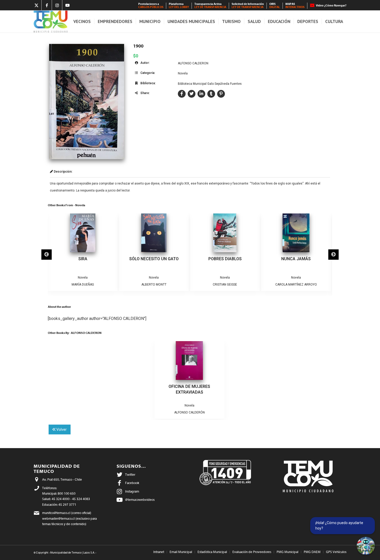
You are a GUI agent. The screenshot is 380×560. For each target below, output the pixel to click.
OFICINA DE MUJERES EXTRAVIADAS (189, 389)
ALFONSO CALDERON (193, 63)
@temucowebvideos (140, 500)
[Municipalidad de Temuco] (50, 22)
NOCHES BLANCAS (296, 258)
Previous (46, 254)
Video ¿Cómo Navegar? (331, 5)
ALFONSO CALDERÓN (189, 412)
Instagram (132, 491)
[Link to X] (36, 5)
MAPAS (295, 5)
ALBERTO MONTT (82, 284)
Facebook (132, 483)
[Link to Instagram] (57, 5)
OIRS (274, 5)
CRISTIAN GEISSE (154, 284)
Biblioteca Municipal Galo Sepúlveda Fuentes (210, 84)
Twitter (130, 475)
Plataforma (179, 5)
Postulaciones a (150, 5)
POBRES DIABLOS (154, 258)
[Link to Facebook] (47, 5)
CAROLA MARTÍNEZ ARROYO (225, 284)
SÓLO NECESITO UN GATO (83, 258)
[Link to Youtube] (67, 5)
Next (333, 254)
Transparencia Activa (210, 5)
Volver (61, 429)
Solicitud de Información (248, 5)
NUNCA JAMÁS (225, 258)
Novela (183, 73)
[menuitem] (151, 6)
